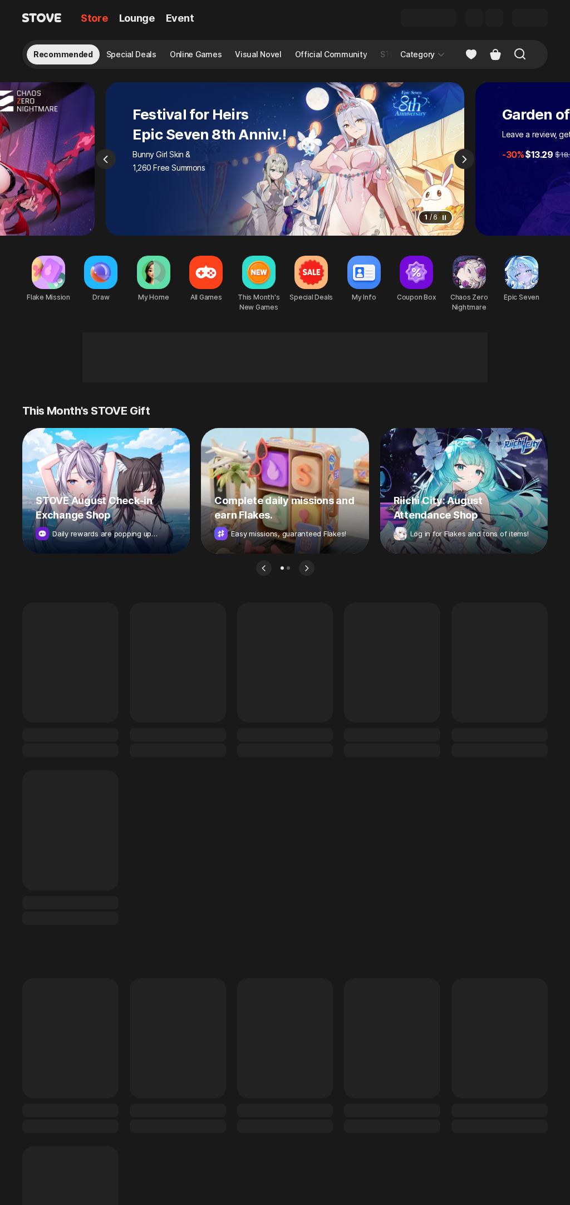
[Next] (464, 159)
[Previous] (106, 159)
